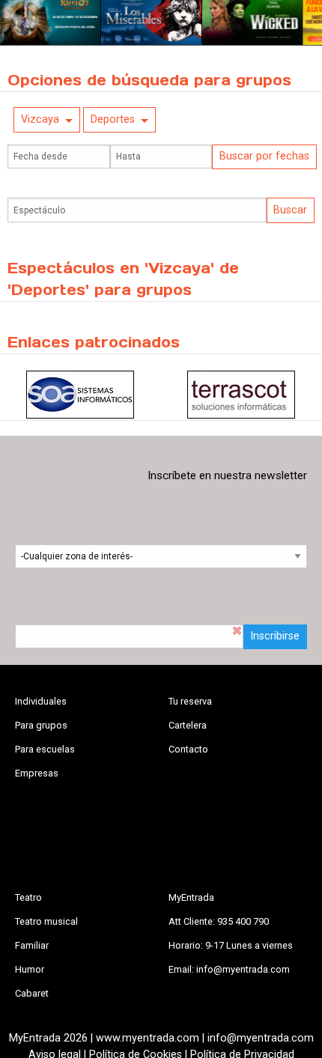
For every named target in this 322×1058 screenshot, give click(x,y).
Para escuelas (45, 749)
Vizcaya (40, 119)
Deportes (113, 119)
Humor (29, 969)
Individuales (41, 701)
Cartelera (187, 725)
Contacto (188, 749)
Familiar (32, 945)
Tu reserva (190, 701)
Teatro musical (46, 921)
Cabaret (32, 993)
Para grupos (41, 725)
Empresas (36, 773)
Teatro (28, 897)
